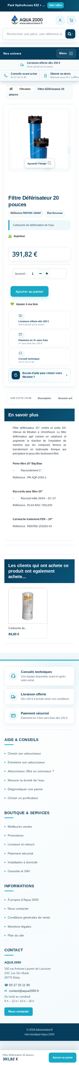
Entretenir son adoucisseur (26, 762)
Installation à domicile (23, 862)
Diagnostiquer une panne (25, 789)
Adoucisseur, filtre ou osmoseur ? (31, 771)
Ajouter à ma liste (27, 304)
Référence (16, 213)
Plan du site (16, 935)
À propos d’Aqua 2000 (23, 899)
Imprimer (19, 236)
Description (44, 398)
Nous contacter (18, 908)
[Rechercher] (70, 34)
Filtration (25, 89)
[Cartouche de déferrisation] (28, 606)
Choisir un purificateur (23, 798)
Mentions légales (19, 926)
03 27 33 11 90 (19, 985)
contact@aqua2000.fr (24, 991)
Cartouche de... (18, 628)
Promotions (15, 835)
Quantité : (21, 273)
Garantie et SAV (19, 871)
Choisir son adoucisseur (24, 753)
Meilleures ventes (20, 826)
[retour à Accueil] (11, 89)
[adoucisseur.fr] (27, 19)
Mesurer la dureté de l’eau (26, 780)
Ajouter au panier (63, 1057)
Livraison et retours (21, 844)
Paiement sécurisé (20, 853)
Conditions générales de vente (29, 917)
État (49, 213)
